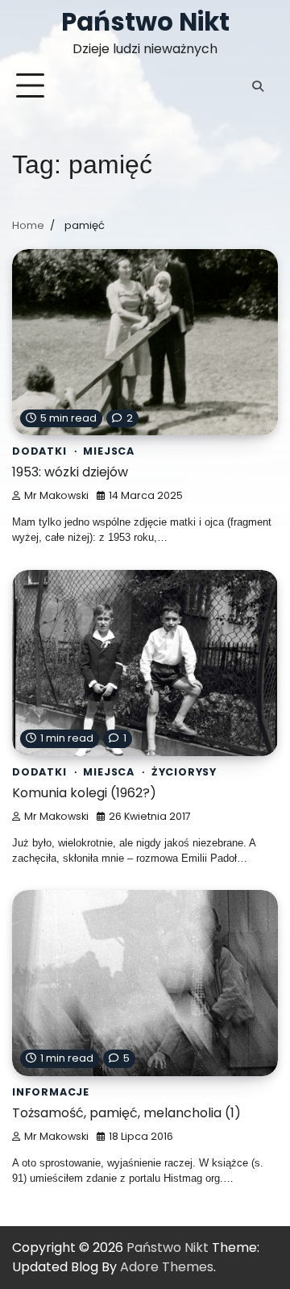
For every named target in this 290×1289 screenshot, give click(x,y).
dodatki (39, 451)
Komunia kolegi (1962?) (84, 793)
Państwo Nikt (145, 22)
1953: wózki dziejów (70, 472)
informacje (50, 1092)
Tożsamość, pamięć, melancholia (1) (126, 1113)
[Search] (258, 86)
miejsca (109, 451)
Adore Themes (166, 1267)
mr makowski (56, 495)
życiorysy (184, 772)
